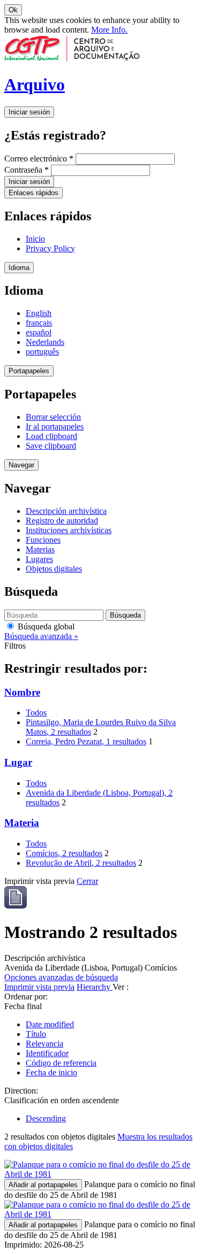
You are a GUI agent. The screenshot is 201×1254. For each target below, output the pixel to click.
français (39, 322)
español (38, 332)
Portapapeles (29, 371)
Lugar (18, 762)
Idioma (19, 268)
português (42, 351)
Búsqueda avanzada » (41, 636)
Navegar (21, 465)
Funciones (43, 539)
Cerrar (87, 881)
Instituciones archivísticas (68, 530)
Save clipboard (51, 445)
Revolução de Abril (81, 862)
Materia (21, 822)
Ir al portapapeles (55, 426)
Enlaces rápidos (33, 193)
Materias (40, 549)
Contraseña (26, 169)
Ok (13, 10)
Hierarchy (95, 986)
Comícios (64, 853)
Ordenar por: (26, 996)
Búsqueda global (45, 626)
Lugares (39, 559)
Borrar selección (53, 416)
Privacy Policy (50, 248)
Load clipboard (51, 436)
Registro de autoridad (62, 520)
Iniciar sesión (29, 112)
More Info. (109, 29)
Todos (36, 712)
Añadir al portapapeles (43, 1185)
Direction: (21, 1090)
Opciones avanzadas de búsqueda (61, 977)
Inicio (35, 238)
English (38, 313)
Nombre (22, 692)
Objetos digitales (54, 568)
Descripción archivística (66, 511)
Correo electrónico (38, 158)
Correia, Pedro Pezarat (86, 741)
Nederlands (45, 342)
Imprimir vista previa (39, 986)
